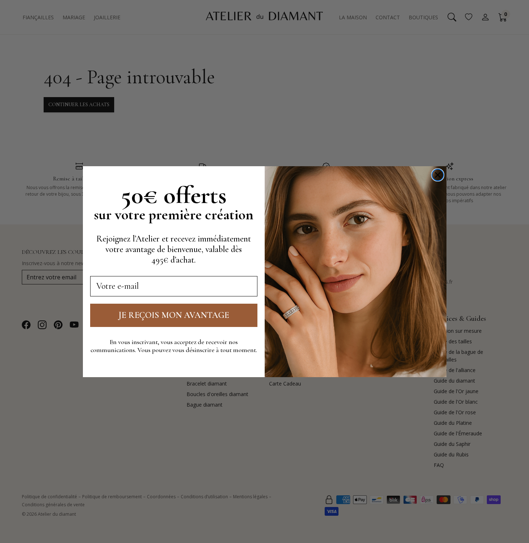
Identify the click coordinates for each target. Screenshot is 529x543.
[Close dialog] (438, 175)
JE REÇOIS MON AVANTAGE (174, 315)
